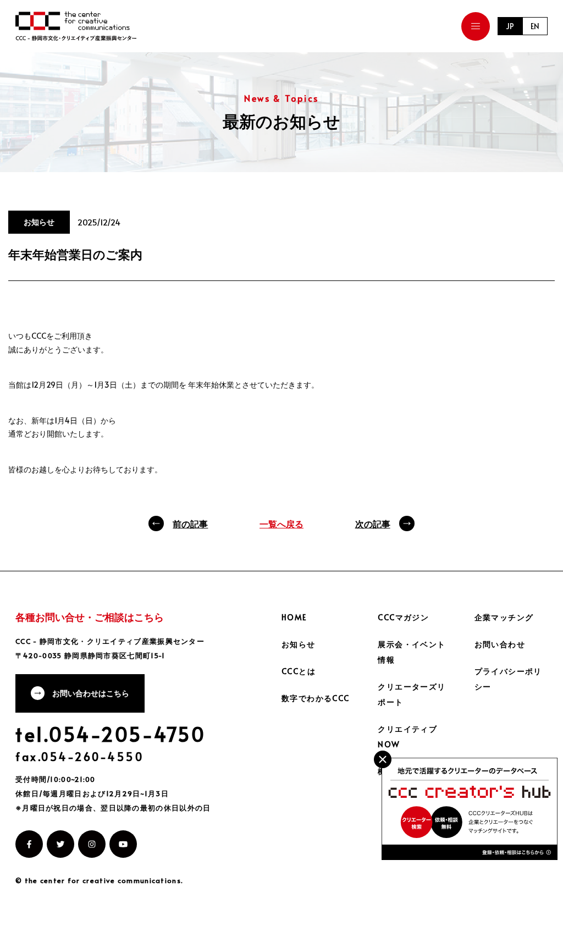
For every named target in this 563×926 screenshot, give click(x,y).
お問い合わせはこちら (90, 693)
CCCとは (299, 671)
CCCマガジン (403, 617)
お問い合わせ (499, 644)
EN (535, 26)
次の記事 (372, 523)
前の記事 (190, 523)
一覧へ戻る (281, 523)
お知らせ (299, 644)
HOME (294, 617)
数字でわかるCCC (316, 698)
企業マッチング (504, 617)
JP (510, 26)
